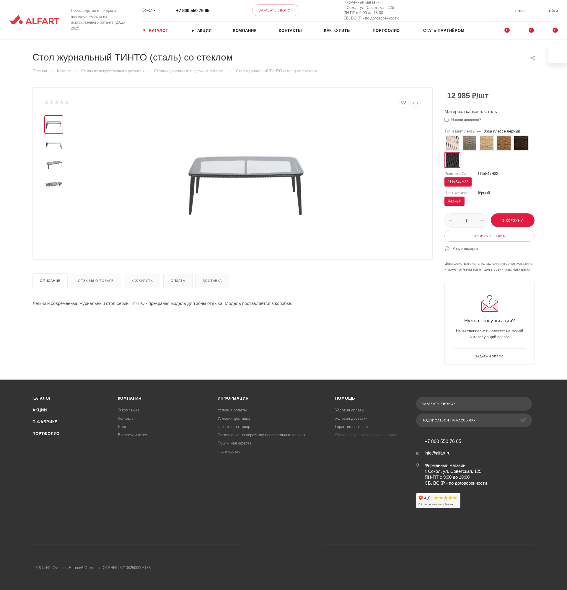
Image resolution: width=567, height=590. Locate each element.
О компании (128, 410)
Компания (129, 398)
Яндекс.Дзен (306, 544)
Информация (233, 398)
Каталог (41, 398)
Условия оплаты (232, 410)
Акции (39, 410)
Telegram (276, 544)
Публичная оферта (234, 443)
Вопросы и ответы (134, 435)
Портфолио (46, 434)
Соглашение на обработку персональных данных (261, 435)
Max (460, 10)
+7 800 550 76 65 (192, 10)
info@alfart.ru (437, 452)
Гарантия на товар (234, 426)
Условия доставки (234, 418)
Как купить (142, 280)
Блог (122, 426)
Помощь (345, 398)
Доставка (212, 280)
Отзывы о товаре (96, 280)
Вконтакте (444, 10)
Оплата (178, 280)
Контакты (126, 418)
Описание (50, 280)
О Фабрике (45, 422)
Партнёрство (229, 451)
